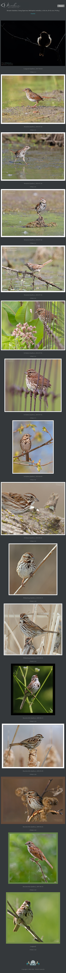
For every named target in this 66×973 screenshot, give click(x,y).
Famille (33, 13)
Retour (61, 6)
